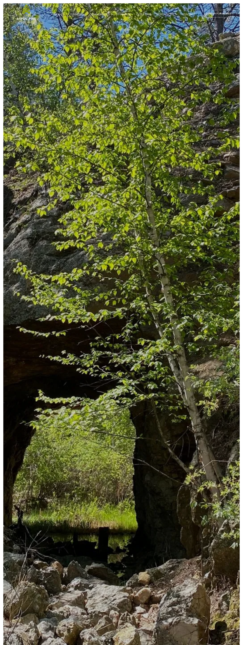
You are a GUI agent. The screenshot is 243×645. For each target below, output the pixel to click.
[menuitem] (59, 14)
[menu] (12, 12)
